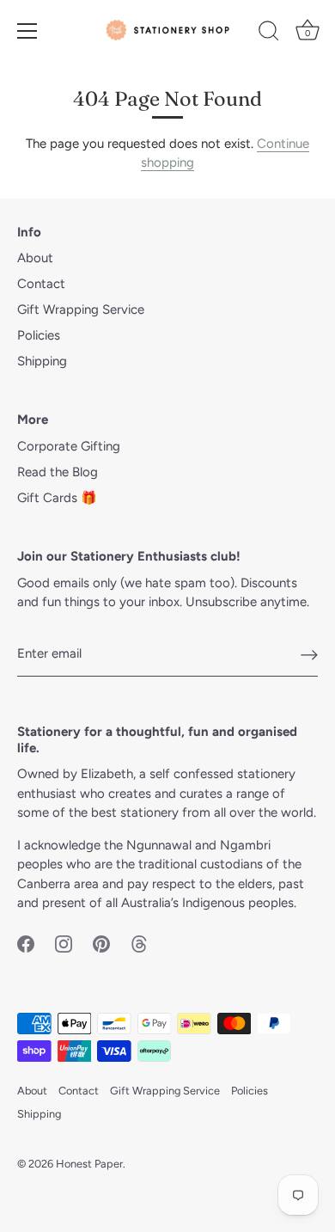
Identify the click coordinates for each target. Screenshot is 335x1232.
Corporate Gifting (68, 446)
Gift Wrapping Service (80, 309)
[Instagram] (63, 943)
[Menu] (27, 31)
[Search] (269, 33)
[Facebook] (25, 943)
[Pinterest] (101, 943)
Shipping (42, 361)
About (35, 258)
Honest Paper (89, 1163)
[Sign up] (309, 654)
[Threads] (139, 943)
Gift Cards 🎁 (57, 498)
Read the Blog (57, 472)
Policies (38, 335)
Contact (41, 283)
